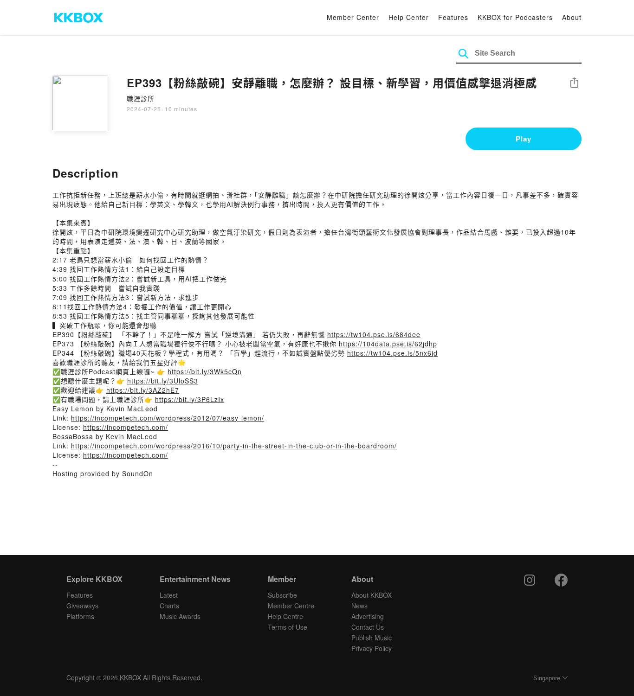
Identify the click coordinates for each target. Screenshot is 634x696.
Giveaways (82, 605)
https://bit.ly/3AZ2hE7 (142, 390)
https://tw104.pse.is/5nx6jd (392, 353)
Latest (169, 595)
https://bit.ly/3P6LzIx (189, 399)
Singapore (546, 678)
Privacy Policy (371, 648)
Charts (169, 605)
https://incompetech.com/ (125, 427)
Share (574, 83)
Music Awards (180, 616)
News (359, 605)
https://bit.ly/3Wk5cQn (205, 371)
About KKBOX (371, 595)
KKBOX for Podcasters (515, 17)
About (572, 17)
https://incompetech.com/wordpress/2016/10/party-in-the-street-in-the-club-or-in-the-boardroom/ (234, 445)
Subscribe (282, 595)
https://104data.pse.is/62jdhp (388, 343)
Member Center (353, 17)
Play (523, 139)
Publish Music (371, 637)
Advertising (367, 616)
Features (453, 17)
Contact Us (367, 627)
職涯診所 (141, 98)
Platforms (80, 616)
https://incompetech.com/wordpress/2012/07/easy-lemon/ (167, 417)
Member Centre (291, 605)
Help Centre (285, 616)
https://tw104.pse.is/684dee (374, 334)
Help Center (408, 17)
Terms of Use (287, 627)
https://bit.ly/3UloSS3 (162, 380)
